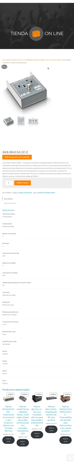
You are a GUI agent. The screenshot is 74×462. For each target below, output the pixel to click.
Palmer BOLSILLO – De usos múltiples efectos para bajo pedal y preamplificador (37, 416)
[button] (48, 68)
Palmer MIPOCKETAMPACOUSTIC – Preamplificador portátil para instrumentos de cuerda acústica (65, 418)
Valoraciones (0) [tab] (10, 203)
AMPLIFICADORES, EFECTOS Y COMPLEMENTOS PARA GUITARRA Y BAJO (27, 60)
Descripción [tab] (8, 199)
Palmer (52, 193)
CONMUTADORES (43, 193)
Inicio (3, 60)
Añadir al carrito (22, 183)
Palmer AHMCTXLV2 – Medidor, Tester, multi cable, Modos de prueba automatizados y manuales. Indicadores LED (23, 420)
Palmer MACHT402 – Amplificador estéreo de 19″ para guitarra (51, 413)
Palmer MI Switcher (55, 60)
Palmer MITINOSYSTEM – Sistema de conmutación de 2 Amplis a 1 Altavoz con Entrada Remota (8, 418)
